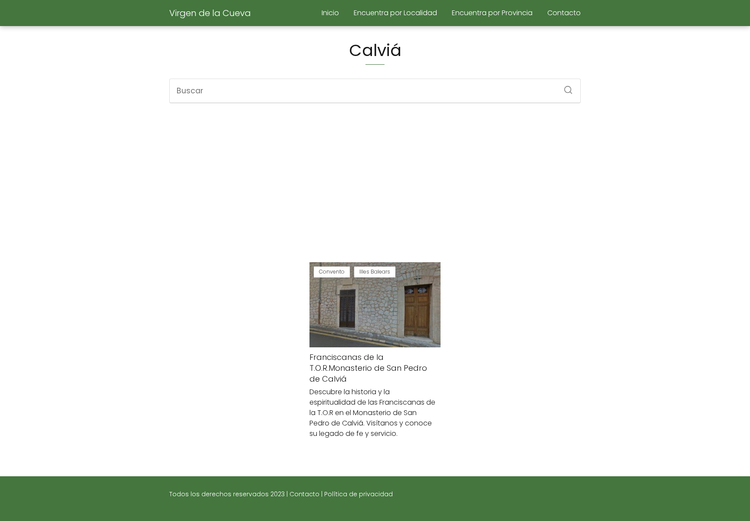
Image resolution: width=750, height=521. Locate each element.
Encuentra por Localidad (395, 13)
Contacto (564, 13)
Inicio (330, 13)
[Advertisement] (375, 183)
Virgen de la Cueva (210, 13)
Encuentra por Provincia (492, 13)
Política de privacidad (358, 494)
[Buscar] (565, 87)
